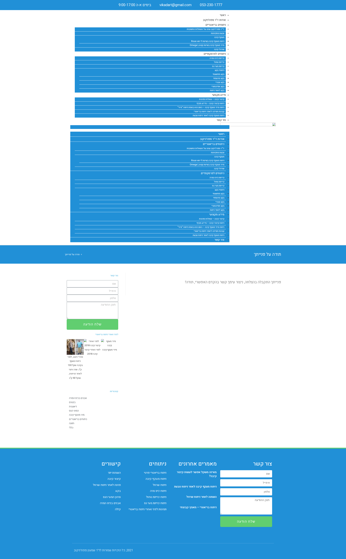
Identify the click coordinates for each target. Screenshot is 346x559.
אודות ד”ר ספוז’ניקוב (212, 139)
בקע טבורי (219, 82)
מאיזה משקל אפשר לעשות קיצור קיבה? (197, 474)
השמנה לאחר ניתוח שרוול (201, 497)
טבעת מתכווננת (217, 33)
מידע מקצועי (219, 95)
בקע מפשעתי (218, 74)
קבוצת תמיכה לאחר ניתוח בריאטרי (209, 111)
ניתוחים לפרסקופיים (215, 54)
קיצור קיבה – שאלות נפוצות (211, 99)
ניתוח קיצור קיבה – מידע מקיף (210, 103)
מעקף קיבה (219, 37)
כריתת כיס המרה (217, 58)
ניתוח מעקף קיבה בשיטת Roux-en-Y (207, 41)
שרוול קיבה (219, 168)
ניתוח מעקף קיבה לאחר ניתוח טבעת (208, 115)
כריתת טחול (219, 62)
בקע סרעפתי (218, 78)
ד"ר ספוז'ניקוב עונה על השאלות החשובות (205, 29)
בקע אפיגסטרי (217, 86)
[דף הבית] (84, 254)
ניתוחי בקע (219, 70)
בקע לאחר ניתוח (217, 210)
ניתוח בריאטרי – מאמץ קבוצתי (198, 507)
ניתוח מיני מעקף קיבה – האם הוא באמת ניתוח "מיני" (201, 107)
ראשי (221, 134)
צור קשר (221, 120)
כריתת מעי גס (218, 66)
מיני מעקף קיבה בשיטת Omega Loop (207, 45)
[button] (149, 127)
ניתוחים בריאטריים (215, 25)
